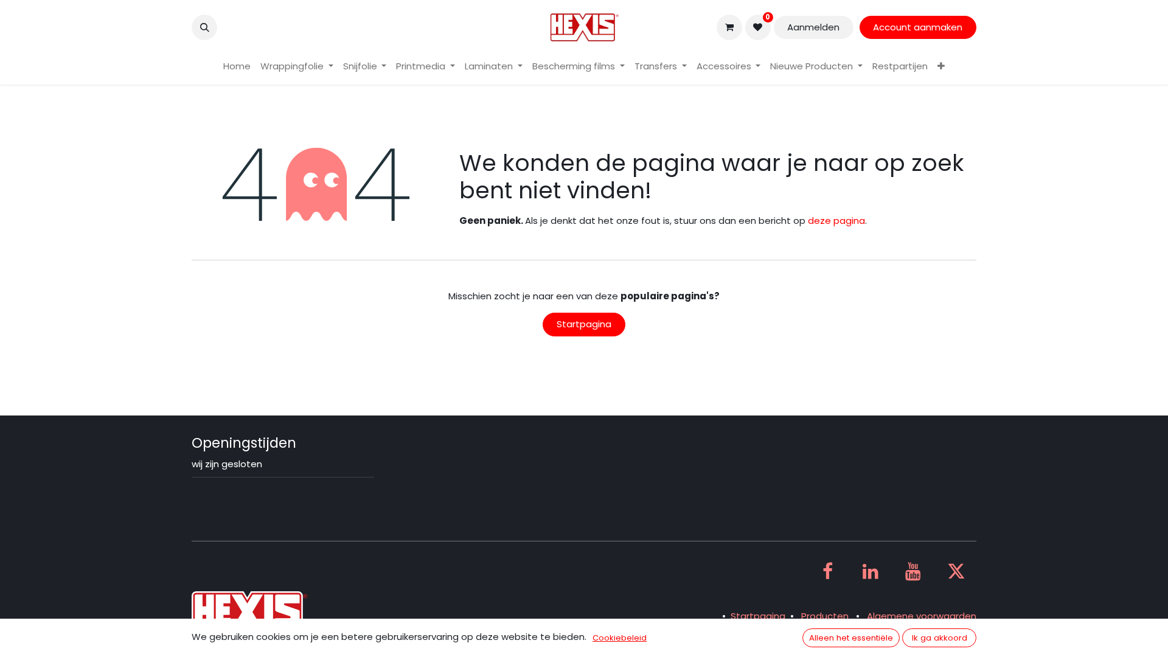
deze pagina (836, 220)
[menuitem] (236, 66)
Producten (825, 616)
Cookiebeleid (620, 638)
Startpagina (584, 324)
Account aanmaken (917, 27)
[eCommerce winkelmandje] (729, 27)
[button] (204, 27)
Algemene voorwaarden (921, 616)
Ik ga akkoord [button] (939, 638)
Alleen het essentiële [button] (851, 638)
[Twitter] (956, 571)
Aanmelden (813, 27)
